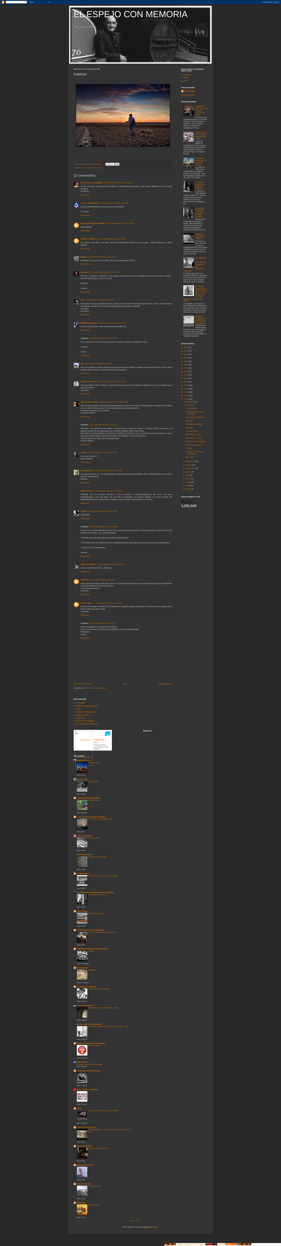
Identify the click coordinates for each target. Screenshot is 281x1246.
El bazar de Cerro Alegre (195, 441)
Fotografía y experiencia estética (200, 236)
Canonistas (80, 703)
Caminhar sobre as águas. (97, 857)
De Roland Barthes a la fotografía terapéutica (200, 185)
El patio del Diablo (84, 1146)
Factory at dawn (94, 762)
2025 (186, 351)
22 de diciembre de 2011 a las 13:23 (103, 425)
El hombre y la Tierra (193, 438)
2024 (186, 354)
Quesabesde (81, 718)
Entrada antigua (165, 684)
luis (82, 300)
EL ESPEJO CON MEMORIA (131, 14)
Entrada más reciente (82, 684)
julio (188, 475)
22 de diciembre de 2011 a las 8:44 (98, 364)
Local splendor (83, 874)
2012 (186, 396)
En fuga (188, 448)
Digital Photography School (87, 706)
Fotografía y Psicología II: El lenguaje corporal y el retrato (201, 110)
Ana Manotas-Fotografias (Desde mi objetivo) (95, 892)
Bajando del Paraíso (85, 1165)
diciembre (190, 402)
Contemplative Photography (88, 798)
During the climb (94, 838)
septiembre (190, 468)
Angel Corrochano (88, 382)
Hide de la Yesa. (94, 1205)
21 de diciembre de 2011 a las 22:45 (98, 300)
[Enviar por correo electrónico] (106, 164)
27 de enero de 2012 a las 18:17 (102, 623)
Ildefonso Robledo (88, 564)
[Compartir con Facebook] (115, 164)
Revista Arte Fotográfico (85, 721)
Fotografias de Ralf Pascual (88, 1071)
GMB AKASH (82, 1062)
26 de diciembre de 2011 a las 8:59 (110, 564)
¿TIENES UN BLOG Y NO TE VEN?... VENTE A (200, 1245)
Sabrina (84, 511)
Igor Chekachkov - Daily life (98, 1148)
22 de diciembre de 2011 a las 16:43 (107, 471)
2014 (186, 389)
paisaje (90, 168)
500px (185, 78)
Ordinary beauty (94, 800)
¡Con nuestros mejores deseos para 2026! (103, 1111)
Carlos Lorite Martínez (90, 203)
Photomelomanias (84, 855)
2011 (186, 399)
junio (188, 479)
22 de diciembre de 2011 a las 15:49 (102, 453)
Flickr (185, 81)
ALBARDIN (92, 970)
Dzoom (79, 709)
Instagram (187, 75)
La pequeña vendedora (194, 417)
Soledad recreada (94, 1186)
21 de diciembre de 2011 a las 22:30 (102, 257)
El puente (189, 428)
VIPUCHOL (81, 1203)
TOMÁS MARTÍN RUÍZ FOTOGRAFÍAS (92, 949)
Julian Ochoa (82, 911)
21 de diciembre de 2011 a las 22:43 (104, 272)
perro (100, 168)
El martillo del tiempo (193, 424)
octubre (189, 465)
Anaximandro (86, 471)
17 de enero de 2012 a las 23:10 (109, 603)
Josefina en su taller (193, 445)
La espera (189, 405)
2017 (186, 378)
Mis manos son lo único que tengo (194, 453)
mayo (188, 482)
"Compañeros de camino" (97, 895)
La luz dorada (190, 408)
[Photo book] (107, 736)
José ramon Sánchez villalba (92, 223)
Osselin (84, 453)
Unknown (84, 580)
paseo (95, 168)
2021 (186, 365)
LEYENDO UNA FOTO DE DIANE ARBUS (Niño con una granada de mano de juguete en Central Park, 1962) (195, 293)
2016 (186, 382)
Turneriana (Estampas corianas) (194, 413)
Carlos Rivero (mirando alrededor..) (91, 817)
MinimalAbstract (83, 760)
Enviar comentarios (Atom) (95, 688)
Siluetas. (91, 951)
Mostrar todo (134, 1220)
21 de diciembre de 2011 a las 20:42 (119, 223)
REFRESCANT (93, 781)
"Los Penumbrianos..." (86, 1005)
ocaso (84, 168)
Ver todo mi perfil (188, 95)
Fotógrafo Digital (82, 715)
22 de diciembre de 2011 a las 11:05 (112, 402)
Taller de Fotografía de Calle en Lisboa (101, 932)
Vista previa (98, 748)
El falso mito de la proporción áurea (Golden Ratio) (201, 135)
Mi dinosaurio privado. (96, 913)
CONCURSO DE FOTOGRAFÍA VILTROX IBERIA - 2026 (108, 1027)
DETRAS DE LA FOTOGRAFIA (89, 1024)
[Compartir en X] (112, 164)
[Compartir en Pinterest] (117, 164)
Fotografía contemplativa (85, 712)
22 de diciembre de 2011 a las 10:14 (111, 382)
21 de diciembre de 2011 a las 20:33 (117, 183)
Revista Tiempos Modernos (87, 724)
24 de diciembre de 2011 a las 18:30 (103, 527)
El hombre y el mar (192, 434)
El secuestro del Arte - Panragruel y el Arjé (103, 1008)
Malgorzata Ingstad (88, 323)
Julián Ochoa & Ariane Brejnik (98, 989)
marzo (188, 489)
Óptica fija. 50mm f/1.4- (86, 1127)
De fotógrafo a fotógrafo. (87, 987)
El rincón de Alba (84, 1184)
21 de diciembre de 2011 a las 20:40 (114, 203)
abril (188, 485)
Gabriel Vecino (87, 491)
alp (82, 364)
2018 (186, 375)
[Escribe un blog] (109, 164)
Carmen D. (85, 272)
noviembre (190, 461)
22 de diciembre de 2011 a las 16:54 (108, 491)
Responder (85, 195)
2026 (186, 348)
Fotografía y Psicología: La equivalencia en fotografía (201, 320)
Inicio (125, 684)
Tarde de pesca (191, 431)
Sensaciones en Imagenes (92, 183)
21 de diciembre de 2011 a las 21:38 (111, 239)
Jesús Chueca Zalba (89, 402)
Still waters (189, 457)
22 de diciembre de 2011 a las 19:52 (102, 511)
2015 (186, 385)
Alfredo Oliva (86, 603)
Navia (79, 1108)
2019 (186, 372)
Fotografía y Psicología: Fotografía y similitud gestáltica (200, 212)
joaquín (84, 257)
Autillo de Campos (88, 239)
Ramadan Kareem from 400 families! (89, 1064)
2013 (186, 392)
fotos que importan (84, 836)
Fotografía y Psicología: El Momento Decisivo (200, 161)
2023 (186, 358)
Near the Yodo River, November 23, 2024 (102, 876)
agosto (189, 472)
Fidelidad (189, 421)
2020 (186, 368)
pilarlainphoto (82, 968)
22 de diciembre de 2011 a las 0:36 (103, 338)
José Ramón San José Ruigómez (90, 930)
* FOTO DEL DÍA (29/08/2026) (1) (100, 819)
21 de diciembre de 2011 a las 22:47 (111, 323)
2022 (186, 361)
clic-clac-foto (82, 779)
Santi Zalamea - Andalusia (87, 1090)
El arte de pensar (94, 1045)
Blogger (155, 1227)
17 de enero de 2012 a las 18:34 (102, 580)
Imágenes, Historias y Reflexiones (91, 1043)
